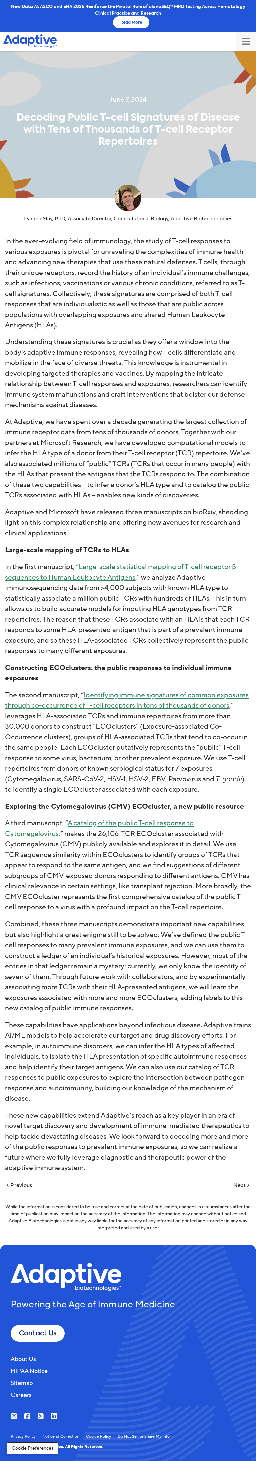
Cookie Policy (98, 1436)
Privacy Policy (23, 1436)
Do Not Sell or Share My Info (144, 1436)
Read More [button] (131, 22)
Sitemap (22, 1383)
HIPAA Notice (29, 1371)
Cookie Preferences (32, 1448)
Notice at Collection (60, 1436)
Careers (21, 1395)
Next (239, 1185)
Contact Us (37, 1333)
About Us (23, 1359)
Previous (21, 1185)
